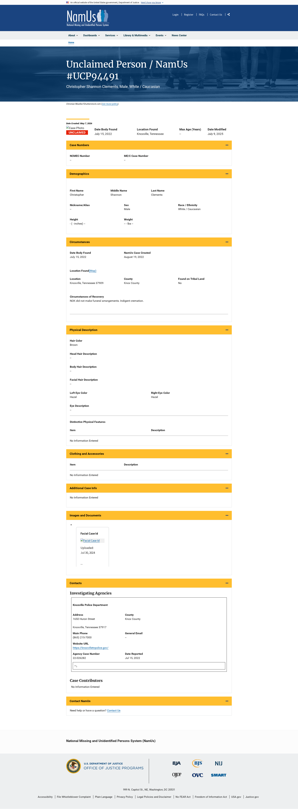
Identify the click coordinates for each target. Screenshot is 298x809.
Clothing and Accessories (87, 453)
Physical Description (83, 330)
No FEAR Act (183, 796)
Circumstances (80, 242)
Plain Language (103, 796)
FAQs (201, 14)
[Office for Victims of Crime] (197, 775)
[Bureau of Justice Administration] (177, 761)
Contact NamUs (80, 701)
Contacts (76, 583)
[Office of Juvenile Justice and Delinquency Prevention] (176, 776)
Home (71, 42)
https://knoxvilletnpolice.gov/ (90, 647)
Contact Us (216, 14)
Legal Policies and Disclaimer (154, 796)
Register (188, 14)
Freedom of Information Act (211, 796)
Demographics (79, 173)
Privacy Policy (125, 796)
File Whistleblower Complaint (74, 796)
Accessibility (45, 796)
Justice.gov (252, 796)
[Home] (87, 18)
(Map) (92, 270)
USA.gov (236, 796)
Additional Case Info (83, 488)
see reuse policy (110, 103)
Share (229, 15)
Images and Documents (85, 515)
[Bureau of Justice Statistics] (197, 766)
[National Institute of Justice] (218, 762)
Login (175, 14)
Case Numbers (79, 145)
